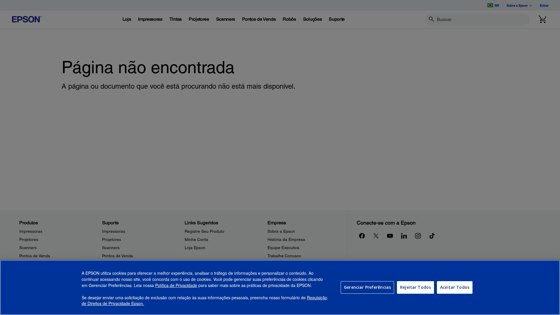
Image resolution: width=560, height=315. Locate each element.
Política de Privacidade (176, 285)
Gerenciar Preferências (367, 287)
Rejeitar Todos (415, 287)
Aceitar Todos (454, 287)
